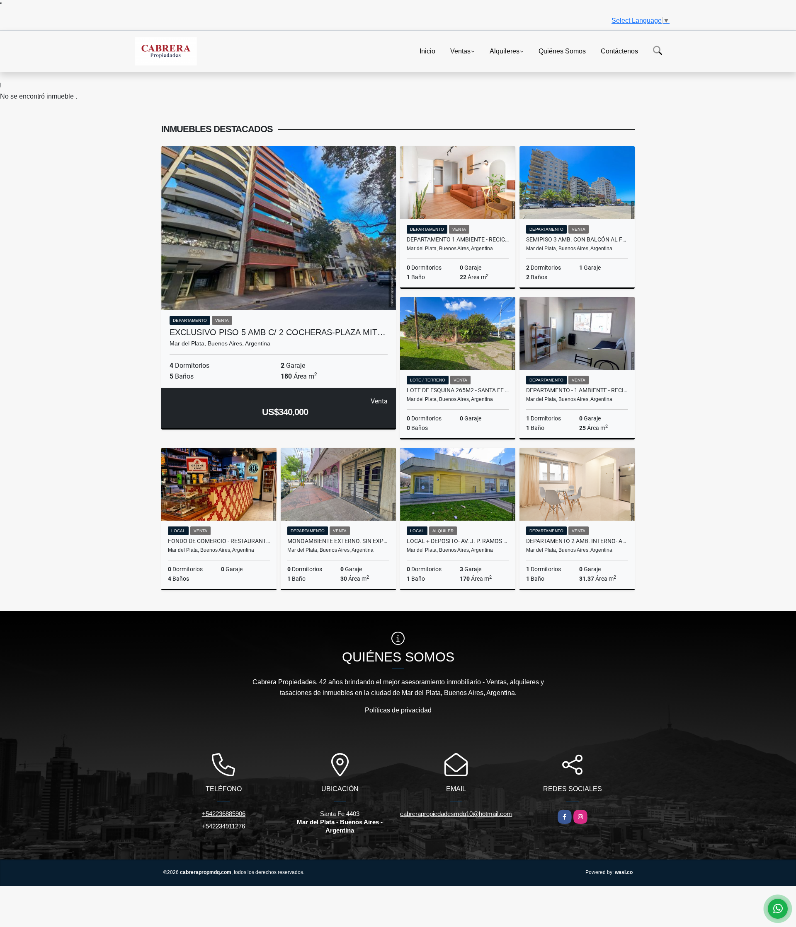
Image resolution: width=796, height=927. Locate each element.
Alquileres (504, 50)
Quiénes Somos (562, 50)
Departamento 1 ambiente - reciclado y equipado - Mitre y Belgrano (458, 239)
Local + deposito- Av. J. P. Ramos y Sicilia (458, 541)
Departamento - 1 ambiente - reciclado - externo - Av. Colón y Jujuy (577, 390)
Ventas (460, 50)
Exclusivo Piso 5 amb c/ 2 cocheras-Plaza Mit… (278, 332)
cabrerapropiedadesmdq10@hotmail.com (456, 813)
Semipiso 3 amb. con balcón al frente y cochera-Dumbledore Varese (577, 239)
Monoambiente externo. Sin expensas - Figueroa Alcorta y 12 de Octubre (338, 541)
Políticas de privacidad (398, 710)
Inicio (427, 50)
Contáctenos (619, 50)
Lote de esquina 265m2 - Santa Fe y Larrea (458, 390)
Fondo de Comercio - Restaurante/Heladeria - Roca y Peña (219, 541)
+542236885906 (223, 813)
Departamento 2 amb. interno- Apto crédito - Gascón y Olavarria (577, 541)
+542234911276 (223, 826)
